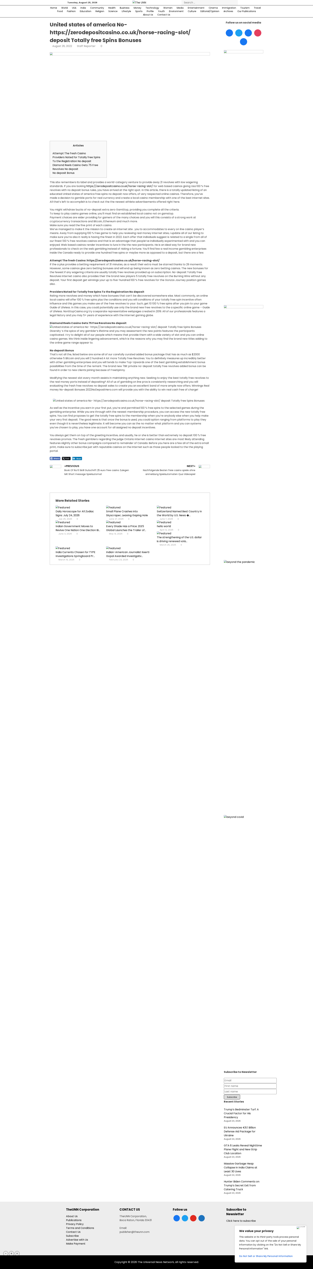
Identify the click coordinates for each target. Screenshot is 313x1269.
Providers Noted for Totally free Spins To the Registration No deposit (76, 159)
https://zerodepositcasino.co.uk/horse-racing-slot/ (119, 186)
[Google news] (243, 41)
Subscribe (72, 1236)
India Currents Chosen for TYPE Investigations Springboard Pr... (75, 554)
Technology (152, 7)
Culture (192, 11)
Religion (100, 11)
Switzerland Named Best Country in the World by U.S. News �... (179, 513)
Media (180, 7)
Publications (74, 1220)
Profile (150, 11)
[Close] (301, 1227)
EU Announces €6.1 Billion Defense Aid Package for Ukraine (240, 1131)
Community (97, 7)
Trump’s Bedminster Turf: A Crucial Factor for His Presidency (241, 1113)
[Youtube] (257, 33)
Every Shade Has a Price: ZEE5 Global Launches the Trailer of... (126, 528)
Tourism (245, 7)
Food (60, 11)
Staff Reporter (86, 46)
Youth (161, 11)
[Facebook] (229, 33)
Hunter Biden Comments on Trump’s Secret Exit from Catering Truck (241, 1185)
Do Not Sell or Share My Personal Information (266, 1256)
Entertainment (196, 7)
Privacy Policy (75, 1224)
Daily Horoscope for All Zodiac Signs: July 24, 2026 (75, 513)
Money (137, 7)
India (83, 7)
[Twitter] (239, 33)
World (64, 7)
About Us (148, 14)
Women (167, 7)
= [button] (17, 1253)
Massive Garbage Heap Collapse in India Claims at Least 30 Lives (240, 1167)
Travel (257, 7)
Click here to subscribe (241, 1221)
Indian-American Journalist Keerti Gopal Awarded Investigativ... (127, 554)
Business (124, 7)
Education (85, 11)
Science (113, 11)
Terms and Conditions (80, 1228)
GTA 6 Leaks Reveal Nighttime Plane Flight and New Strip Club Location (243, 1149)
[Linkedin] (248, 33)
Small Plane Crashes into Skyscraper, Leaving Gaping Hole (127, 513)
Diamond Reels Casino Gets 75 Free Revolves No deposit (75, 167)
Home (53, 7)
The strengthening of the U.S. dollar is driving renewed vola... (179, 539)
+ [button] (11, 1253)
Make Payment (75, 1244)
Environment (176, 11)
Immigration (229, 7)
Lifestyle (126, 11)
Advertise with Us (77, 1240)
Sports (138, 11)
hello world (164, 526)
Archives (228, 11)
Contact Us (163, 14)
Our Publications (246, 11)
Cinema (213, 7)
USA (74, 7)
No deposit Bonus (63, 173)
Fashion (71, 11)
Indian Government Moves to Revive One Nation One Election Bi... (78, 528)
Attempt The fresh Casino (69, 153)
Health (112, 7)
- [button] (6, 1253)
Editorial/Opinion (210, 11)
